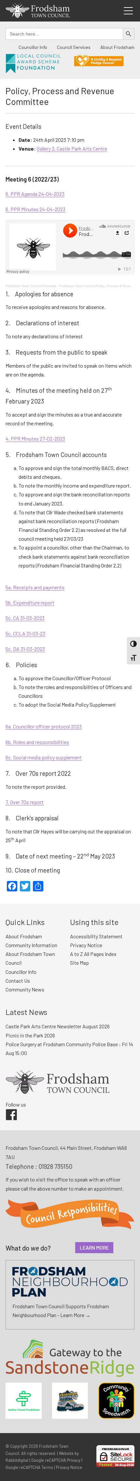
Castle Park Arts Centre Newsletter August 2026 (58, 1026)
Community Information (31, 945)
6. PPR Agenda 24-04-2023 (35, 194)
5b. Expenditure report (30, 602)
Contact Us (18, 980)
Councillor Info (33, 47)
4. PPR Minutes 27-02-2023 (35, 438)
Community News (25, 989)
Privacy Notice (86, 945)
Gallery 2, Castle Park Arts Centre (72, 148)
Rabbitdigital (17, 1460)
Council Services (74, 47)
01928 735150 (55, 1166)
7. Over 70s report (25, 802)
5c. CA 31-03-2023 (25, 618)
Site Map (79, 963)
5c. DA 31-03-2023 (25, 649)
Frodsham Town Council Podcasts (31, 286)
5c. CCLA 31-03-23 (25, 633)
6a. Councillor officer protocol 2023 (44, 726)
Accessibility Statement (96, 936)
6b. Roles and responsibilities (37, 742)
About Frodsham (117, 47)
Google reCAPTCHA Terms (29, 1467)
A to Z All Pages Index (93, 954)
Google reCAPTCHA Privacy (55, 1460)
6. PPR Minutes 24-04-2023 (35, 209)
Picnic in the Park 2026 (30, 1035)
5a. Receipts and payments (35, 587)
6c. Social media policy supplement (44, 757)
